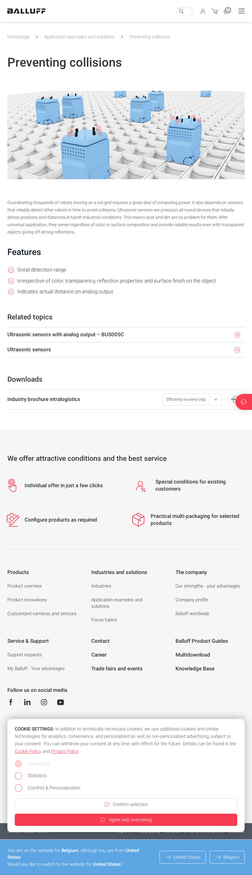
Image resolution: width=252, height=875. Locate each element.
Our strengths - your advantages (207, 586)
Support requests (24, 654)
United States (187, 857)
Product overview (24, 586)
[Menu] (241, 11)
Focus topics (104, 620)
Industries (101, 586)
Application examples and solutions (79, 37)
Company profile (191, 600)
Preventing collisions (149, 37)
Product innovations (27, 600)
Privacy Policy (64, 751)
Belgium (231, 857)
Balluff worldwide (192, 613)
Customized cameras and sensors (42, 613)
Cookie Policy (28, 751)
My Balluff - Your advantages (36, 668)
